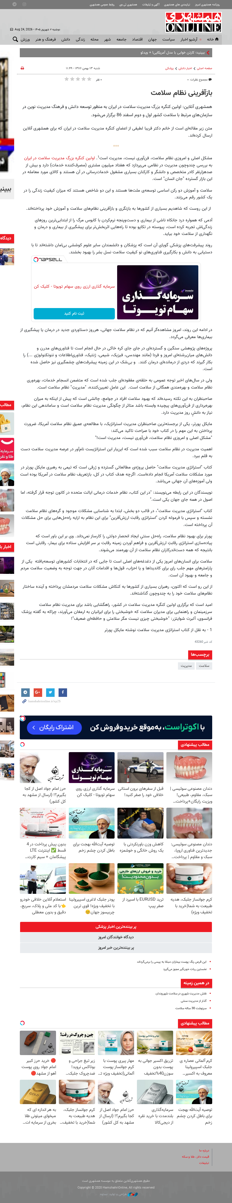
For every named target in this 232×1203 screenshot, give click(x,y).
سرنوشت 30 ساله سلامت (191, 1008)
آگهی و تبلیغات (150, 5)
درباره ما (204, 1150)
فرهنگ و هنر (45, 40)
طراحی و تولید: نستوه (114, 1194)
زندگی (80, 40)
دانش (65, 40)
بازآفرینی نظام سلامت (181, 93)
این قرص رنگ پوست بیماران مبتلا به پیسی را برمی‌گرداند (172, 962)
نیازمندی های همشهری (177, 5)
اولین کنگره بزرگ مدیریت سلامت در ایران (59, 158)
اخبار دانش (185, 68)
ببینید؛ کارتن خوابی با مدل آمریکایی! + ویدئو (173, 53)
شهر (107, 40)
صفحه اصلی (204, 68)
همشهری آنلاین (191, 22)
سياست (168, 40)
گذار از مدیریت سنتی (194, 1001)
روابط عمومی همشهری (102, 5)
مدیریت (186, 666)
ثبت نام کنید (74, 314)
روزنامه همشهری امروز (207, 5)
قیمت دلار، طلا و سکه (195, 1157)
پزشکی (169, 68)
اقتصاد (137, 40)
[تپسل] (36, 259)
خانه (210, 40)
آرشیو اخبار (189, 40)
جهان (152, 40)
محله (94, 40)
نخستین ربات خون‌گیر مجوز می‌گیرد (185, 969)
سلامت (204, 666)
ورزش (25, 40)
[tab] (116, 927)
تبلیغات (204, 1163)
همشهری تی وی (128, 5)
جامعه (121, 40)
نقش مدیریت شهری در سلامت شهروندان (181, 993)
